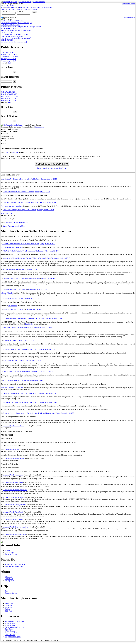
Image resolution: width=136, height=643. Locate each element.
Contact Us (19, 9)
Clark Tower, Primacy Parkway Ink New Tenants (19, 210)
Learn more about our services (47, 168)
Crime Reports (10, 635)
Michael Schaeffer (7, 293)
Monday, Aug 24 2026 (8, 61)
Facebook (8, 607)
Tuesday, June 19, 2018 (49, 179)
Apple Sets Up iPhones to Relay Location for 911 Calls (21, 179)
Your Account (10, 9)
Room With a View (9, 340)
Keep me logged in (9, 17)
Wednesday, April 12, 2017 (60, 258)
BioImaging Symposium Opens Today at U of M (20, 402)
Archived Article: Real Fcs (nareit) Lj (15, 527)
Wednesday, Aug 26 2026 (9, 57)
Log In (26, 9)
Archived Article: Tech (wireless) (14, 505)
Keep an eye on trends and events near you (15, 38)
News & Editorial (12, 7)
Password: (20, 11)
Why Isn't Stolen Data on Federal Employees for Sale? (21, 278)
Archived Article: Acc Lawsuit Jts (14, 534)
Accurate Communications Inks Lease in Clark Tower (20, 202)
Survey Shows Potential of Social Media (16, 371)
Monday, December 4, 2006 (64, 413)
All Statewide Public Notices (14, 621)
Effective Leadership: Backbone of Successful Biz (20, 349)
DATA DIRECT (6, 32)
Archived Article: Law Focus (13, 482)
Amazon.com (12, 306)
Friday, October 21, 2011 (26, 340)
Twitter (7, 609)
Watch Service (10, 631)
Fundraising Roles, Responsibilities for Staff (18, 327)
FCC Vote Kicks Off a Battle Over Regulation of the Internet (23, 251)
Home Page (9, 603)
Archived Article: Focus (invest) (14, 497)
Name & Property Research (14, 627)
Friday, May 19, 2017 (52, 251)
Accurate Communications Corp (12, 206)
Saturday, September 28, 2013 (28, 298)
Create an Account (11, 554)
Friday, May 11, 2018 (42, 192)
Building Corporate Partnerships (14, 309)
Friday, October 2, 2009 (35, 380)
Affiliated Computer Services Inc (12, 388)
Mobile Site (9, 605)
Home (3, 7)
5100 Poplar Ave (6, 213)
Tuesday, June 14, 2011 (34, 360)
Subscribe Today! (128, 4)
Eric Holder (29, 324)
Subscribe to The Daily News (15, 564)
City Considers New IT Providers (14, 380)
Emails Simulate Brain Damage (13, 360)
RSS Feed (8, 611)
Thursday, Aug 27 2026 (9, 54)
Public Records (47, 7)
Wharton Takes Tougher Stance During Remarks (19, 393)
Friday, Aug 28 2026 (8, 52)
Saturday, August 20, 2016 (28, 269)
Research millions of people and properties (15, 23)
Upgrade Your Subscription (14, 566)
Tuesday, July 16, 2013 (34, 309)
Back (9, 63)
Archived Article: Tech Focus (13, 475)
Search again (39, 127)
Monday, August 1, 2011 (46, 349)
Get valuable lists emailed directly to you (14, 34)
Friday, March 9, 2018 (47, 244)
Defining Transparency (10, 269)
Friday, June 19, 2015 (48, 278)
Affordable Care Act (10, 298)
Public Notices (35, 7)
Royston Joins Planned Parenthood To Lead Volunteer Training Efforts (26, 258)
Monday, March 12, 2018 (45, 210)
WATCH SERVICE (7, 28)
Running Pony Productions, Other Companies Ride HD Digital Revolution (28, 413)
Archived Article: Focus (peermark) (15, 490)
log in (8, 152)
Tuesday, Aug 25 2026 (8, 59)
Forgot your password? (129, 17)
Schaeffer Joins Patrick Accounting (15, 289)
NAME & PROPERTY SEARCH (12, 21)
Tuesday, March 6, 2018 (16, 226)
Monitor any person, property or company (15, 30)
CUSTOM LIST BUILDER (10, 25)
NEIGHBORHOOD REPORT (11, 36)
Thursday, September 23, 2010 (42, 371)
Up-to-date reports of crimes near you (13, 42)
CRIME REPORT (7, 40)
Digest (5, 226)
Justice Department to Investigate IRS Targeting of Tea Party (23, 318)
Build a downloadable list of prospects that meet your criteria (21, 26)
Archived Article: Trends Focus (13, 426)
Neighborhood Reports (13, 637)
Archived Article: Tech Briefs (13, 512)
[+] (31, 23)
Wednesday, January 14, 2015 (38, 289)
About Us (8, 577)
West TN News (24, 7)
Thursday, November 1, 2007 (47, 402)
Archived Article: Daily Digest (13, 458)
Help (2, 9)
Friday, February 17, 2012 (43, 327)
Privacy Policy (10, 581)
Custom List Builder (12, 633)
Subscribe (33, 9)
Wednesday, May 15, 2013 (54, 318)
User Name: (6, 11)
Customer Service (11, 593)
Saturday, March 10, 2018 (48, 202)
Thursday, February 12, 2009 (47, 393)
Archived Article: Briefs (11, 449)
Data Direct (9, 629)
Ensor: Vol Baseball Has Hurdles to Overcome (18, 192)
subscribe (15, 152)
